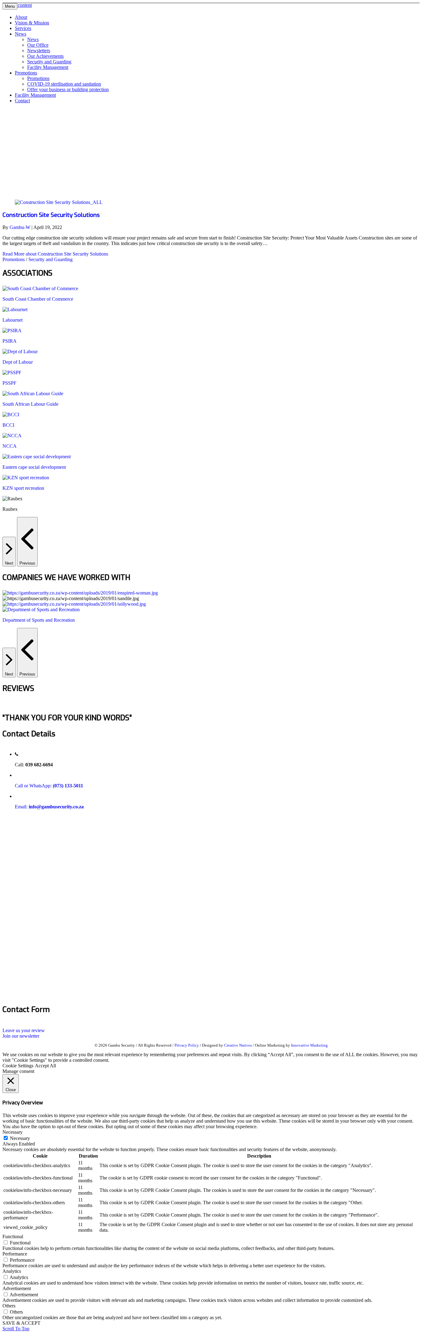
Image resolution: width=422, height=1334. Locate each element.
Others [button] (8, 1305)
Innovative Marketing (309, 1045)
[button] (23, 1030)
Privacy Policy (187, 1045)
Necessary (20, 1138)
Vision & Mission (32, 22)
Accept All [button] (45, 1065)
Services (23, 28)
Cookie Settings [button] (17, 1065)
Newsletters (38, 50)
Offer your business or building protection (68, 89)
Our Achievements (45, 56)
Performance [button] (14, 1253)
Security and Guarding (49, 61)
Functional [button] (12, 1236)
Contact (22, 100)
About (21, 17)
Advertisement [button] (16, 1288)
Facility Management (47, 67)
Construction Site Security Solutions (51, 215)
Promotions (26, 72)
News (20, 33)
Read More (55, 253)
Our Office (38, 45)
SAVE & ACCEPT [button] (21, 1323)
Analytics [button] (11, 1271)
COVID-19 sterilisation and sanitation (64, 84)
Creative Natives (238, 1045)
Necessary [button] (12, 1132)
